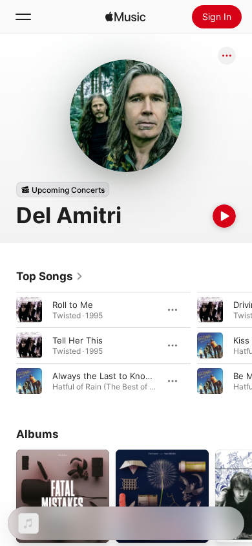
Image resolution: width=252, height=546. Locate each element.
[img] (125, 17)
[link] (49, 276)
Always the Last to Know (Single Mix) (127, 376)
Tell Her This (77, 340)
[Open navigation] (23, 17)
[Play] (224, 216)
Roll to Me (72, 305)
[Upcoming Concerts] (62, 189)
